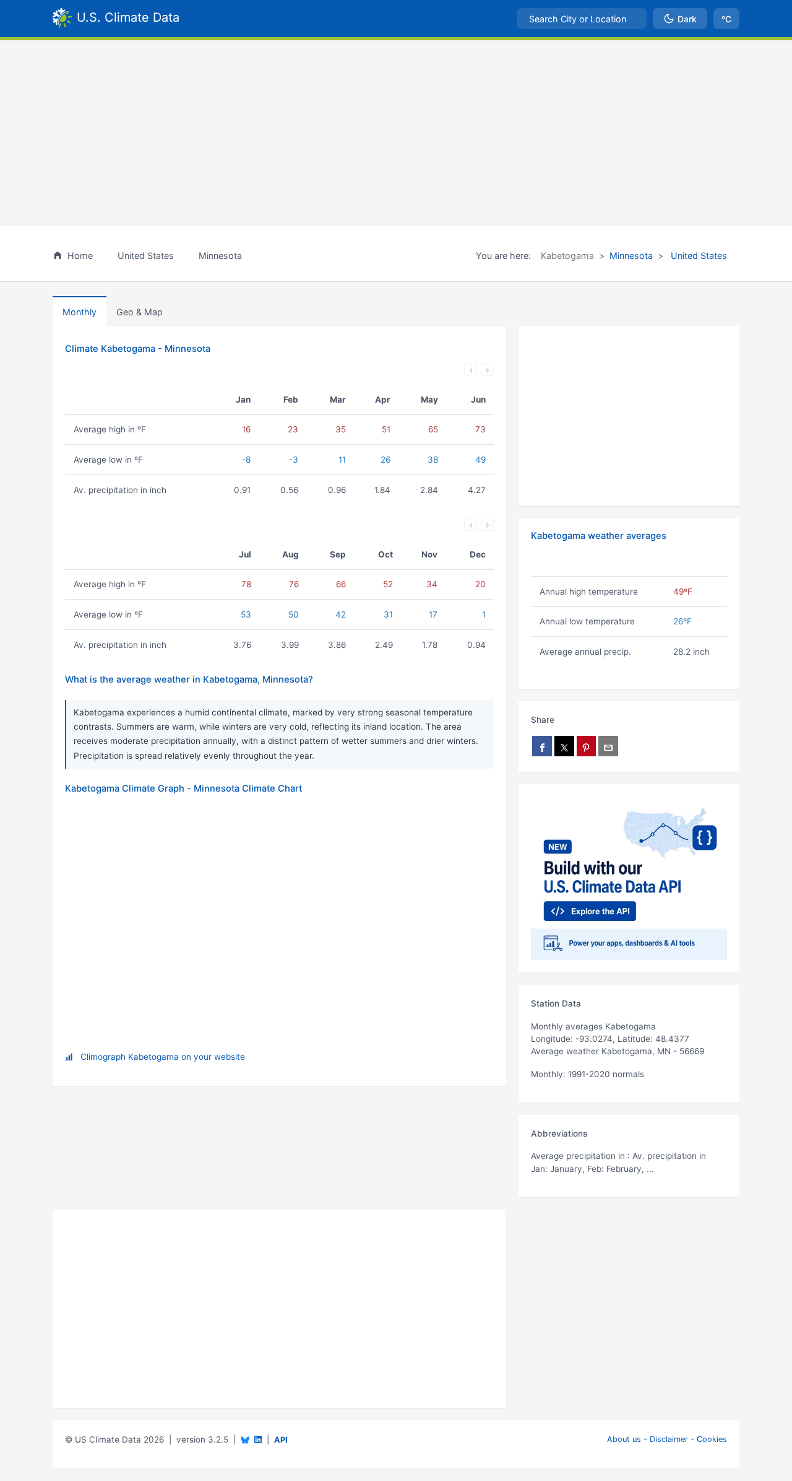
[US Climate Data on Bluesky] (245, 1439)
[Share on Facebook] (542, 746)
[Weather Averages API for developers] (629, 878)
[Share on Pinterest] (586, 746)
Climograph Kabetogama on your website (162, 1057)
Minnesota (631, 255)
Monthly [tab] (79, 312)
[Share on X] (564, 746)
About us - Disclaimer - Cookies (667, 1439)
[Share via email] (608, 746)
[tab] (139, 311)
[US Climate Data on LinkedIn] (258, 1438)
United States (697, 255)
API (281, 1439)
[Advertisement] (396, 133)
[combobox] (582, 18)
